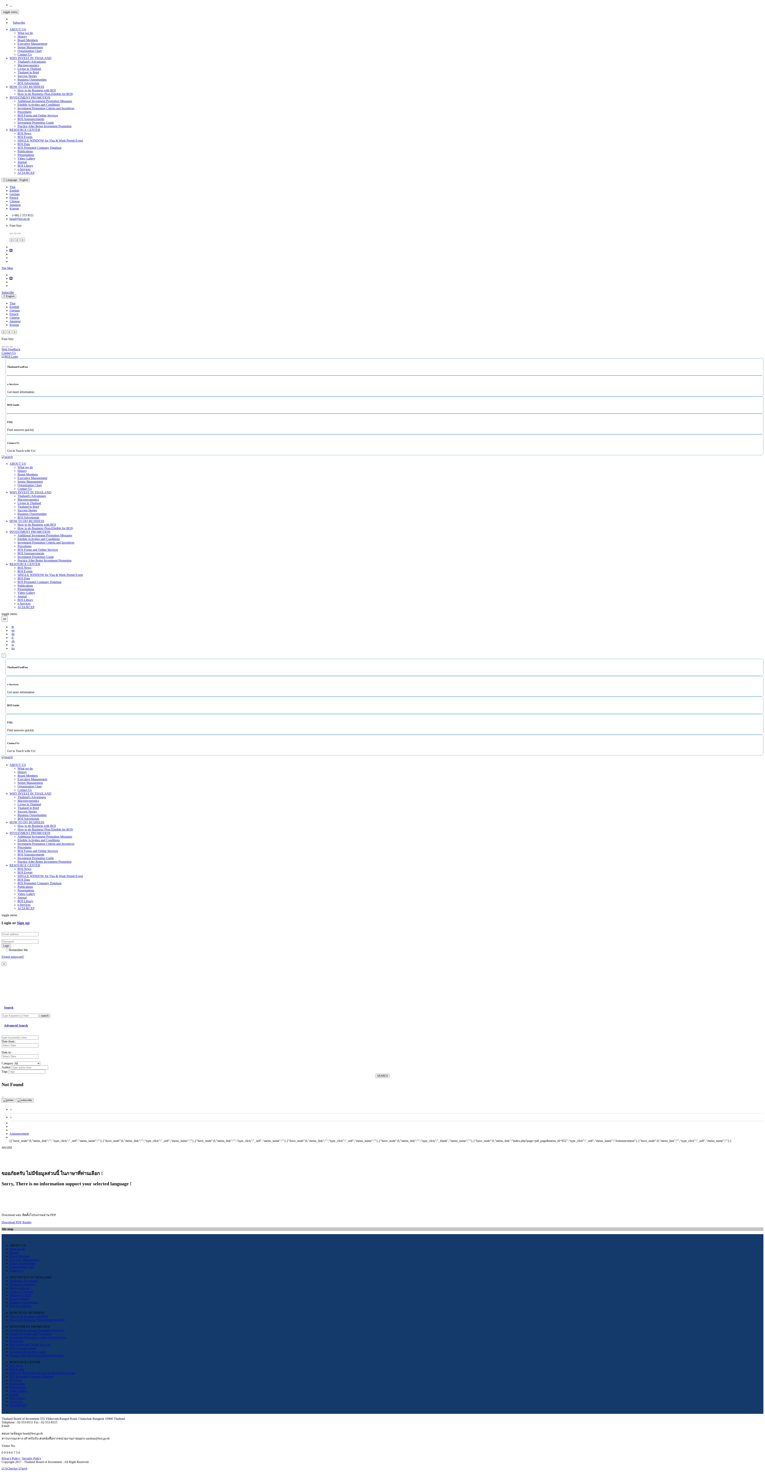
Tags (5, 1071)
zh (13, 641)
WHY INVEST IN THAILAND (30, 58)
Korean (14, 208)
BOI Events (25, 137)
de (13, 634)
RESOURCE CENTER (25, 129)
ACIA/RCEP (26, 173)
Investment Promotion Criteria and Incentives (46, 108)
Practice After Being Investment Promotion (45, 126)
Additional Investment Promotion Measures (45, 101)
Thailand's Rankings (22, 1284)
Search (8, 1007)
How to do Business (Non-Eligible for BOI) (45, 94)
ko (13, 648)
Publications (25, 151)
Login (6, 945)
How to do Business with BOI (37, 90)
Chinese (15, 201)
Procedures (24, 112)
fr (13, 637)
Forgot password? (13, 956)
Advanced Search (16, 1025)
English (14, 190)
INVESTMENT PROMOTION (30, 97)
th (13, 627)
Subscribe (19, 22)
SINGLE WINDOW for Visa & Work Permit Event (50, 140)
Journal (22, 162)
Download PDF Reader (16, 1222)
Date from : (9, 1041)
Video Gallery (26, 158)
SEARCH (382, 1075)
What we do (25, 33)
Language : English (16, 179)
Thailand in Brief (28, 72)
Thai (12, 187)
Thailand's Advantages (32, 61)
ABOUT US (18, 29)
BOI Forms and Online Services (38, 115)
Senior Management (30, 47)
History (22, 36)
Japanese (15, 205)
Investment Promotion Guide (36, 122)
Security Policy (31, 1458)
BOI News (24, 133)
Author (6, 1067)
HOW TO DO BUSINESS (27, 86)
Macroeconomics (28, 65)
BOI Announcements (31, 119)
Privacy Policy (11, 1458)
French (14, 197)
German (15, 194)
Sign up (23, 923)
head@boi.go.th (20, 219)
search (45, 1015)
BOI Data (24, 144)
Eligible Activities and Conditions (39, 104)
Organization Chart (30, 51)
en (13, 630)
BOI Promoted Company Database (40, 147)
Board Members (28, 40)
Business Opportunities (32, 79)
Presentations (26, 155)
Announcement (19, 1133)
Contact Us (25, 54)
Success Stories (27, 76)
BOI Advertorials (28, 83)
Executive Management (32, 43)
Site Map (7, 268)
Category (7, 1063)
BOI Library (25, 165)
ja (13, 644)
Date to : (7, 1052)
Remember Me (18, 950)
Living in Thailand (29, 69)
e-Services (24, 169)
